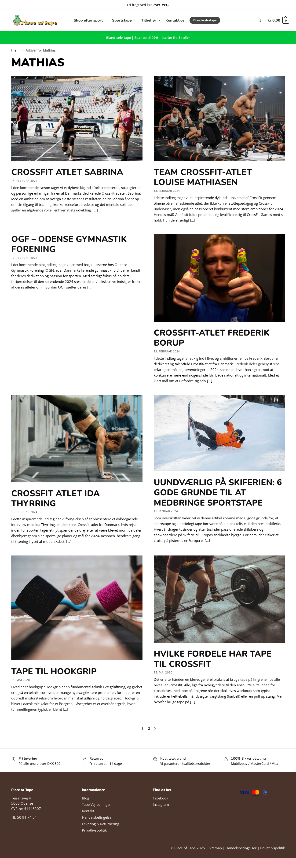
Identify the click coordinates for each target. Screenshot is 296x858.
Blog (85, 798)
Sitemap (215, 848)
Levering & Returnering (100, 823)
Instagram (161, 804)
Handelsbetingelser (97, 817)
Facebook (160, 798)
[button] (278, 20)
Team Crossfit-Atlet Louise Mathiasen (203, 177)
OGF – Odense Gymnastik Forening (69, 244)
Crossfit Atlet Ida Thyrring (55, 498)
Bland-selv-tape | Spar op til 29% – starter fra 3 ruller (148, 37)
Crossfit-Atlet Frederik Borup (212, 338)
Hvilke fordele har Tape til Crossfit (213, 659)
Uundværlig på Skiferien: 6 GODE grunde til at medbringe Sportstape (218, 492)
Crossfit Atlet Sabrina (67, 172)
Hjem (15, 50)
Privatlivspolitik (94, 830)
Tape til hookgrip (54, 671)
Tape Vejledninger (96, 804)
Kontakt (88, 811)
